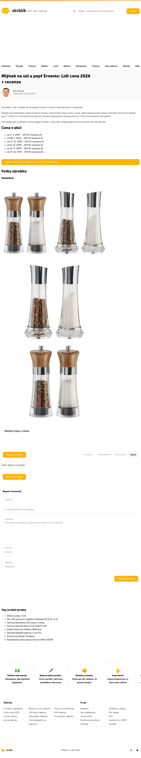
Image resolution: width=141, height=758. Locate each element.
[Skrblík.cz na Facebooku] (131, 750)
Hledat (133, 11)
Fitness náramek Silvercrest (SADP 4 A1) (27, 626)
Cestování (5, 66)
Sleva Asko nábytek (38, 716)
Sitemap (84, 724)
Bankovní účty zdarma (39, 709)
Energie (19, 66)
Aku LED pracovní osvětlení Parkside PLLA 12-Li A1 (32, 619)
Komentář (9, 519)
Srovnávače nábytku (64, 716)
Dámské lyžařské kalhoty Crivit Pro (24, 633)
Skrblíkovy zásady (117, 709)
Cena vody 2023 (12, 713)
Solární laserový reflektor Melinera (24, 629)
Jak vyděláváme (88, 713)
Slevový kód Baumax (64, 709)
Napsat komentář (14, 455)
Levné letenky (10, 720)
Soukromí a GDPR (117, 720)
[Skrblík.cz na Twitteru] (137, 750)
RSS (111, 716)
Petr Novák (18, 91)
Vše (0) (133, 455)
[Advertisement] (70, 41)
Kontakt (112, 724)
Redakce (84, 709)
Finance (32, 66)
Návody (126, 66)
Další (137, 66)
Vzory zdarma (111, 66)
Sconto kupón (10, 716)
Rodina (67, 66)
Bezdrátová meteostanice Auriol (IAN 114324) (30, 640)
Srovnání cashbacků (13, 709)
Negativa (8, 562)
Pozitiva (8, 548)
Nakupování (81, 66)
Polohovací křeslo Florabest (21, 636)
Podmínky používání (90, 720)
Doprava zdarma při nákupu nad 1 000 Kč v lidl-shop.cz (31, 162)
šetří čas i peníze (37, 10)
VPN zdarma (60, 713)
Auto (56, 66)
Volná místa (86, 716)
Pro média (114, 713)
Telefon (44, 66)
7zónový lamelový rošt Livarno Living (25, 622)
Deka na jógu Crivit (16, 616)
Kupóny (95, 66)
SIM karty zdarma (37, 713)
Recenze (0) (120, 455)
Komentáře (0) (104, 455)
